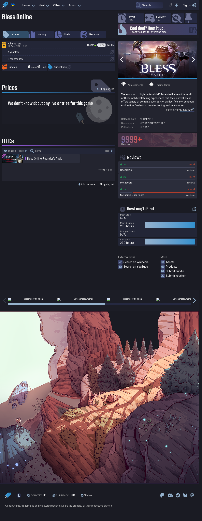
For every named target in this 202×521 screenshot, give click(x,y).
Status (87, 495)
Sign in (187, 5)
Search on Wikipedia (136, 262)
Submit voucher (176, 275)
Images (11, 151)
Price (107, 151)
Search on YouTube (135, 266)
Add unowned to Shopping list (97, 184)
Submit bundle (175, 271)
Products (171, 266)
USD (65, 495)
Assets (170, 262)
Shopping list (106, 88)
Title (21, 151)
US (39, 495)
